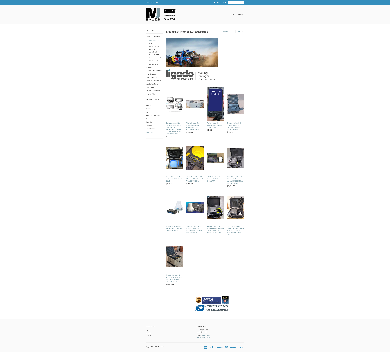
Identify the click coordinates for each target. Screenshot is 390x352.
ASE (147, 112)
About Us (241, 14)
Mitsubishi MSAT (153, 55)
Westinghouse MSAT (155, 58)
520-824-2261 (153, 2)
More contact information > (204, 337)
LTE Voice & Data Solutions (152, 65)
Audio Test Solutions (153, 115)
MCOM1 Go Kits (153, 46)
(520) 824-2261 (204, 329)
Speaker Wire (150, 94)
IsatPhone (151, 49)
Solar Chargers (151, 74)
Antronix (149, 109)
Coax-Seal (149, 122)
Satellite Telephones (153, 36)
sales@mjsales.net (205, 335)
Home (232, 14)
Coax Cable (150, 87)
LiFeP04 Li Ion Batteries (154, 71)
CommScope (150, 129)
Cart (217, 2)
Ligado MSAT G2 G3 (154, 40)
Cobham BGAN (153, 61)
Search (148, 330)
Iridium (150, 43)
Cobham (149, 125)
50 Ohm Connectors (153, 91)
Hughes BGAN (152, 52)
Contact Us (149, 336)
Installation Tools (152, 84)
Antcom (148, 105)
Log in (224, 2)
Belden (148, 119)
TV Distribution (151, 77)
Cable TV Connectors (153, 81)
